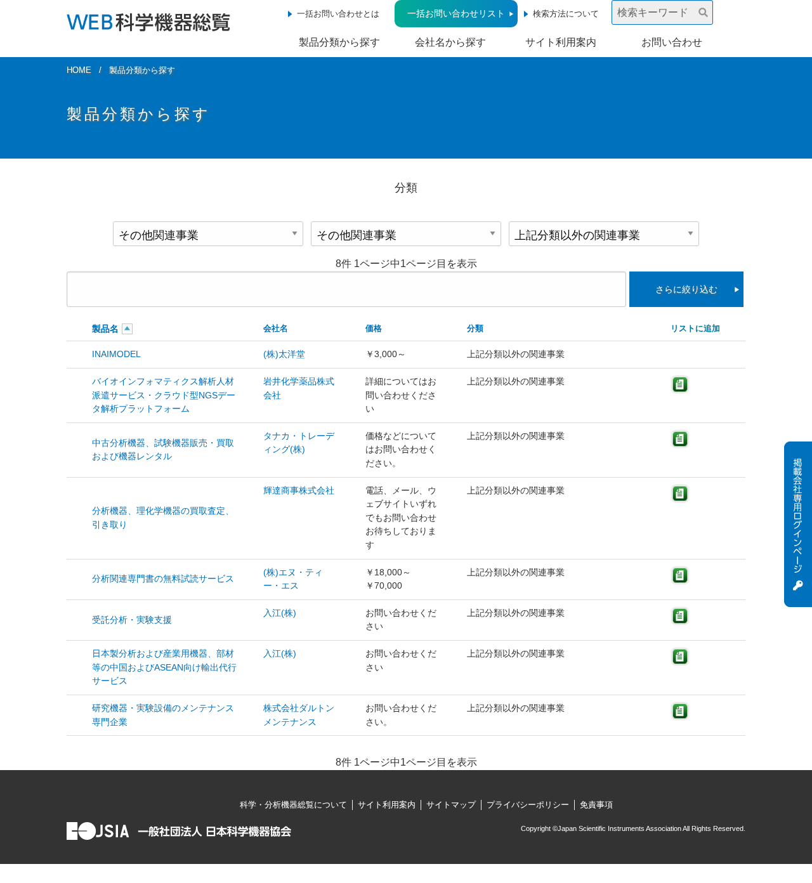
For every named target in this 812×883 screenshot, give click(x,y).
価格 (373, 328)
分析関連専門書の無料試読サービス (163, 578)
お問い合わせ (671, 42)
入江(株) (279, 613)
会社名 (275, 328)
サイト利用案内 (560, 42)
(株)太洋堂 (284, 354)
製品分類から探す (339, 42)
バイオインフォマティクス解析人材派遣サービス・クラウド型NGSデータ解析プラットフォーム (163, 395)
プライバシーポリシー (528, 804)
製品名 (105, 329)
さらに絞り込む (686, 289)
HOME (79, 70)
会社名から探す (450, 42)
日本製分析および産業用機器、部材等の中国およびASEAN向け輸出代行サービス (164, 667)
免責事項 (596, 804)
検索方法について (566, 13)
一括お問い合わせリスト (456, 13)
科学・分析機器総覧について (293, 804)
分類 (475, 328)
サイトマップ (451, 804)
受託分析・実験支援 (132, 620)
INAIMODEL (116, 354)
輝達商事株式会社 (298, 490)
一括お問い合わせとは (338, 13)
